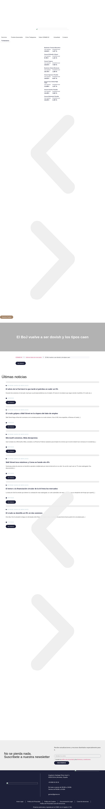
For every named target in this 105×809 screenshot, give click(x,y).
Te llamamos (5, 40)
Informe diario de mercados (34, 357)
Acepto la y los (73, 759)
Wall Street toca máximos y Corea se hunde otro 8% (28, 462)
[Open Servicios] (7, 37)
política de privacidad (67, 759)
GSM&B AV (19, 357)
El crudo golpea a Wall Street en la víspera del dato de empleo (32, 413)
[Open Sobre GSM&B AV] (50, 37)
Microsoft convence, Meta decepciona (21, 438)
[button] (52, 155)
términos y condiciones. (84, 759)
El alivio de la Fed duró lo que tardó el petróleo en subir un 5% (32, 389)
